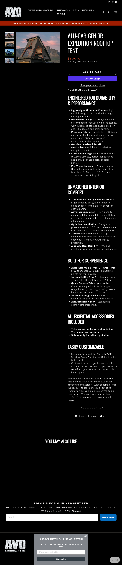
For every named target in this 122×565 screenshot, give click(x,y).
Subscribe (61, 559)
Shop (75, 10)
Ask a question (92, 408)
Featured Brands (62, 10)
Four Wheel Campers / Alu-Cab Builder (40, 10)
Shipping (72, 61)
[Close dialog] (85, 536)
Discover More (87, 10)
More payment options (92, 85)
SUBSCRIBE (108, 517)
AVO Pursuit (61, 14)
